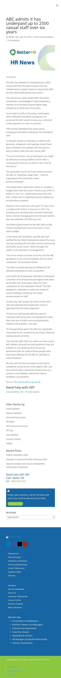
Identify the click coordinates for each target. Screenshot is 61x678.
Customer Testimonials (18, 596)
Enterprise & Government (24, 628)
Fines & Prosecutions (44, 37)
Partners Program (15, 603)
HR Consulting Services (17, 564)
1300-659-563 (18, 481)
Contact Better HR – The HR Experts (23, 392)
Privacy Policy (13, 667)
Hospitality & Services (22, 635)
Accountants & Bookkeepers (25, 621)
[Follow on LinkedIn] (8, 544)
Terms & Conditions (15, 671)
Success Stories (13, 439)
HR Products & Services (17, 426)
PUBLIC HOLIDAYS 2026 (17, 455)
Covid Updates (13, 408)
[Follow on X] (19, 544)
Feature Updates (14, 413)
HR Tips (9, 430)
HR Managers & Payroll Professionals (29, 639)
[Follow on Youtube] (25, 544)
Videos (9, 443)
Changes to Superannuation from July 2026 (26, 459)
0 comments (13, 40)
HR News (10, 421)
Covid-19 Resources (16, 568)
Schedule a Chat (15, 504)
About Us (12, 592)
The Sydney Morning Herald (27, 382)
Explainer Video (14, 572)
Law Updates (12, 434)
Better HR (13, 37)
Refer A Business (15, 607)
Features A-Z (13, 553)
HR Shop (11, 575)
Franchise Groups (20, 632)
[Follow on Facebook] (14, 544)
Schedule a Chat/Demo (17, 561)
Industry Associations (22, 643)
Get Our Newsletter (16, 589)
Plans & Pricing (14, 557)
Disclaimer (11, 674)
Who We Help (14, 617)
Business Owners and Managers (27, 624)
